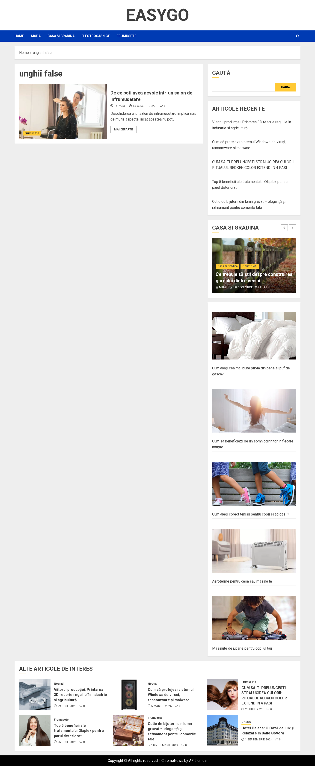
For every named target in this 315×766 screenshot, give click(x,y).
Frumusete (126, 36)
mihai (223, 287)
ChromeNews (172, 760)
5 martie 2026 (161, 706)
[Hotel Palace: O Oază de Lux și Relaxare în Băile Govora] (222, 730)
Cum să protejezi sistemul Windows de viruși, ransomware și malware (170, 694)
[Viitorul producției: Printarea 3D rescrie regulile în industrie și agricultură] (35, 694)
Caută (221, 73)
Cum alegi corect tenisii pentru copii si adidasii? (250, 514)
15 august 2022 (144, 106)
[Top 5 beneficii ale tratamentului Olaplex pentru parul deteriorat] (35, 730)
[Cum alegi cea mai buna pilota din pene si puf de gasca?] (254, 335)
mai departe (123, 129)
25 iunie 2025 (67, 742)
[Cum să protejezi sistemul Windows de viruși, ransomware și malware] (128, 694)
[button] (297, 36)
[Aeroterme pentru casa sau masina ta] (254, 551)
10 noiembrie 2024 (164, 745)
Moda (36, 36)
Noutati (58, 683)
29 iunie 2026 (67, 706)
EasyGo (157, 15)
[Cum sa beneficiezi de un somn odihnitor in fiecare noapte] (254, 410)
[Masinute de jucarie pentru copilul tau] (254, 618)
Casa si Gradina (61, 36)
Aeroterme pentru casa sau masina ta (242, 581)
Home (19, 36)
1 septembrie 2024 (258, 739)
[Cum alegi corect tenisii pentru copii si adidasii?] (254, 484)
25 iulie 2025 (254, 709)
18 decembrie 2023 (247, 287)
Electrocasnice (95, 36)
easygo (119, 106)
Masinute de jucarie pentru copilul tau (242, 648)
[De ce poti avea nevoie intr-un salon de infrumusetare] (63, 111)
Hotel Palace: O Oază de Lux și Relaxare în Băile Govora (267, 730)
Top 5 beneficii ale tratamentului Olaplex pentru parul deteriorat (79, 730)
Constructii (249, 266)
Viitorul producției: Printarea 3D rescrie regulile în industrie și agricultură (80, 694)
